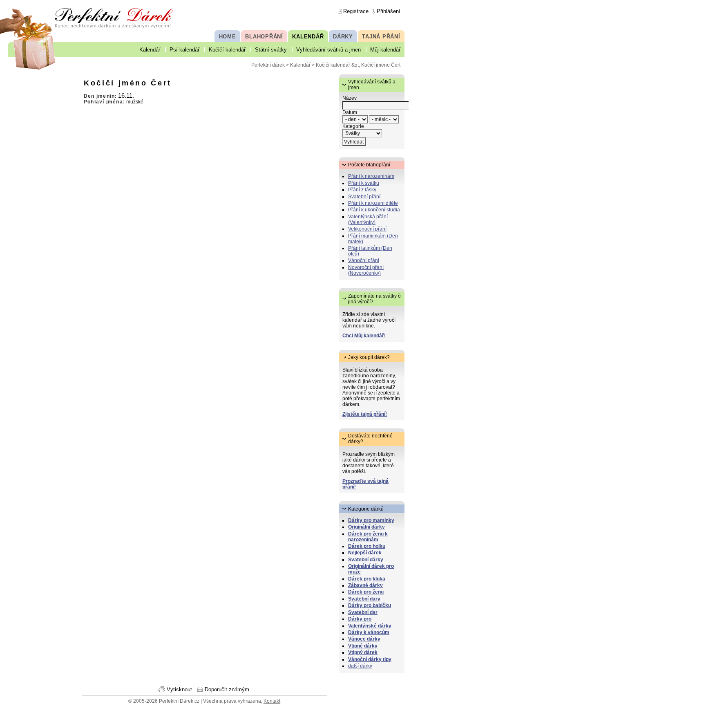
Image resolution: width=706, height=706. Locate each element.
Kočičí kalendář (227, 50)
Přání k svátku (363, 183)
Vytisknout (179, 689)
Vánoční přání (363, 260)
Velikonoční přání (367, 229)
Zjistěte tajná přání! (364, 414)
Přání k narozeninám (371, 176)
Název (349, 98)
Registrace (356, 11)
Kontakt (272, 701)
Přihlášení (388, 11)
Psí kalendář (184, 50)
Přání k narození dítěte (373, 203)
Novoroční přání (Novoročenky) (366, 270)
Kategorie (353, 126)
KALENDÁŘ (308, 37)
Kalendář (149, 50)
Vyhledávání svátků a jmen (328, 50)
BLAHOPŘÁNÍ (264, 37)
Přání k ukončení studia (374, 210)
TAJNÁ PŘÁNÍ (381, 37)
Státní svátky (271, 50)
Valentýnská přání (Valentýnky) (368, 219)
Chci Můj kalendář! (364, 335)
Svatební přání (364, 196)
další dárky (360, 666)
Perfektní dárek (268, 65)
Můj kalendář (385, 50)
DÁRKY (343, 37)
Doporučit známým (227, 689)
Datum (349, 112)
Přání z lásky (362, 190)
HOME (227, 37)
